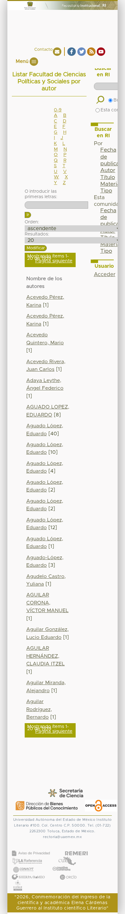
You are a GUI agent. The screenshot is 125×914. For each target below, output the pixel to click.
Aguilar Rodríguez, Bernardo (39, 709)
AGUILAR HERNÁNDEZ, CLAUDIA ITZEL (45, 656)
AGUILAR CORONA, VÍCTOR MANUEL (47, 603)
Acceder (104, 274)
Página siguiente (53, 260)
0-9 (58, 110)
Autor (107, 170)
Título (107, 177)
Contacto (43, 50)
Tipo (106, 191)
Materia (110, 184)
